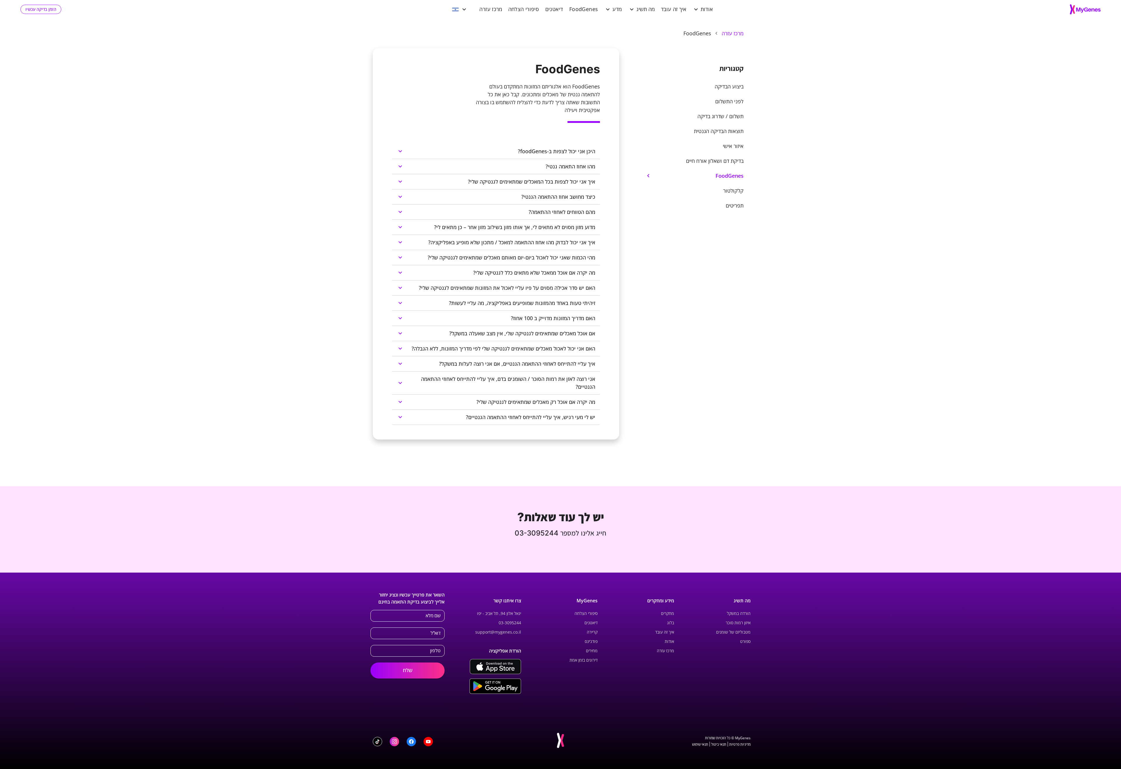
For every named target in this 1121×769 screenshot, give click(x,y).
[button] (689, 86)
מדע (617, 9)
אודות (707, 9)
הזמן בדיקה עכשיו (40, 9)
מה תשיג (645, 9)
